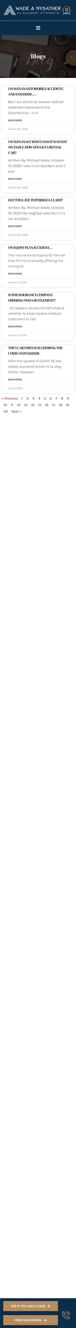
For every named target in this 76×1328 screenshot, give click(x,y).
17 (53, 405)
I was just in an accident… (30, 247)
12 (18, 405)
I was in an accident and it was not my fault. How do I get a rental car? (37, 147)
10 (5, 405)
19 (67, 405)
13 (25, 405)
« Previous (10, 398)
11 (12, 405)
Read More (15, 120)
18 (60, 405)
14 (32, 405)
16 (46, 405)
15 (39, 405)
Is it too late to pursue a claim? (35, 200)
